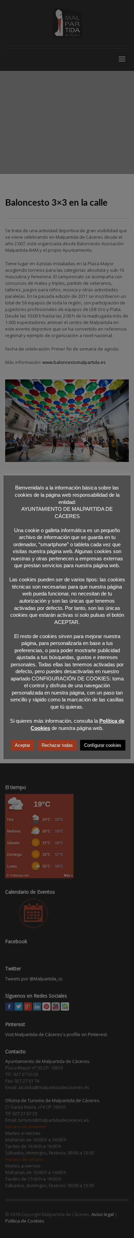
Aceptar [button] (22, 745)
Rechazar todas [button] (57, 745)
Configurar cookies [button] (102, 745)
